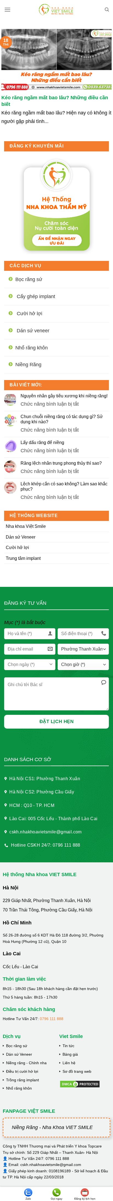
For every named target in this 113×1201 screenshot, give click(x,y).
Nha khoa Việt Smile (26, 526)
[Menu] (7, 9)
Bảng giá (70, 1054)
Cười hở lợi (17, 547)
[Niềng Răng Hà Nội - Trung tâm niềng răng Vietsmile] (57, 9)
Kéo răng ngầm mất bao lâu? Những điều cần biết (54, 101)
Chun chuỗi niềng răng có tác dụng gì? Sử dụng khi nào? (62, 419)
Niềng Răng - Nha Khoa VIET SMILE (52, 1127)
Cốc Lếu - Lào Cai (20, 966)
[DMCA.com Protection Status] (79, 1083)
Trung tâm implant (23, 558)
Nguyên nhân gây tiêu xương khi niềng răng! (64, 396)
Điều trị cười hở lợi (22, 1071)
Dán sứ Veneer (20, 537)
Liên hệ (69, 1063)
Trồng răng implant (22, 1080)
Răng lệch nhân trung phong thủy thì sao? (61, 463)
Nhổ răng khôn (19, 1088)
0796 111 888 (51, 1019)
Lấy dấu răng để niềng (42, 442)
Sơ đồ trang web (77, 1071)
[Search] (107, 9)
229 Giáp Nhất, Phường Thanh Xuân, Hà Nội (47, 900)
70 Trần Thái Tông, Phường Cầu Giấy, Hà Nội (47, 910)
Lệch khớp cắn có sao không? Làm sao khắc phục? (64, 486)
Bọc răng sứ (16, 1046)
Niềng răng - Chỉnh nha (26, 1063)
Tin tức (68, 1046)
